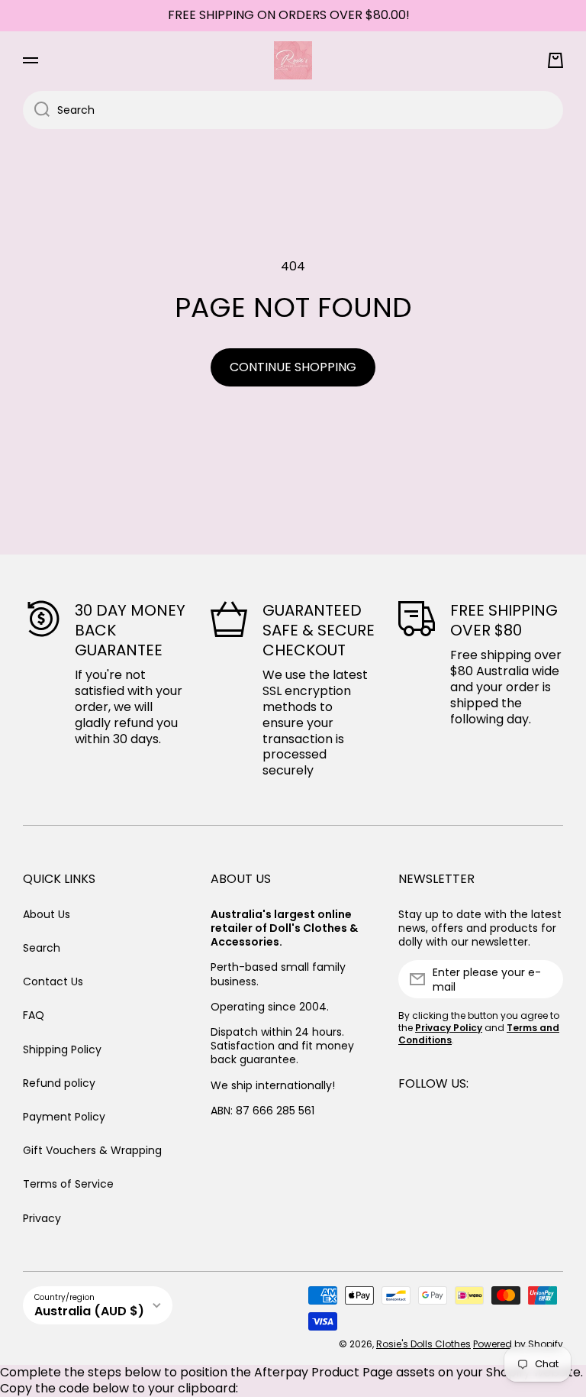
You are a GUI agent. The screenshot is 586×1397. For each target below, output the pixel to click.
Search (41, 948)
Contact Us (53, 981)
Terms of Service (68, 1184)
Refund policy (59, 1083)
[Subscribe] (544, 979)
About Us (46, 914)
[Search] (36, 110)
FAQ (33, 1015)
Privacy (42, 1218)
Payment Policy (64, 1116)
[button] (555, 60)
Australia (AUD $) (89, 1311)
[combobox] (293, 110)
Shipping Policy (62, 1049)
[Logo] (293, 60)
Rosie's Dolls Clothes (423, 1343)
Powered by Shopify (518, 1343)
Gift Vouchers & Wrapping (92, 1150)
